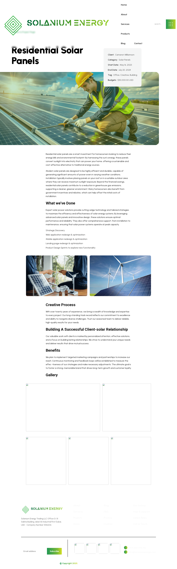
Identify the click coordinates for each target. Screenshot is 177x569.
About (124, 14)
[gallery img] (63, 407)
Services (125, 24)
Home (124, 4)
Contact (138, 43)
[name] (56, 24)
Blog (123, 43)
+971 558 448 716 (137, 548)
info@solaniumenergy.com (142, 552)
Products (125, 33)
